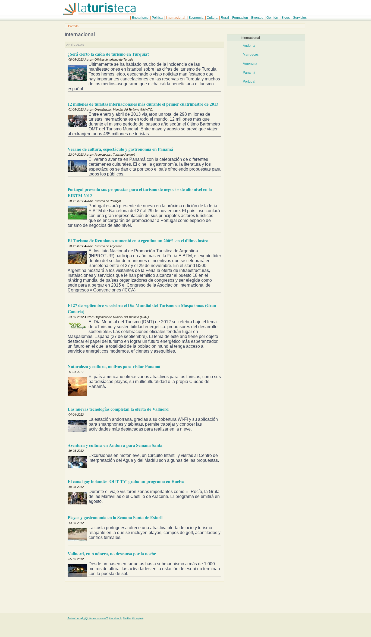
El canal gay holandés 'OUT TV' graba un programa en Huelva (126, 481)
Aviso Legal (75, 618)
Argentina (250, 63)
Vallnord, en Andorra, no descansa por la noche (112, 553)
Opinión (272, 18)
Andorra (249, 46)
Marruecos (251, 55)
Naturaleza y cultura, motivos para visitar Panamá (114, 366)
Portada (73, 26)
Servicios (300, 18)
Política (157, 18)
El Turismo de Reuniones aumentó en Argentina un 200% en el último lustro (138, 240)
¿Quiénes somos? (95, 618)
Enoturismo (140, 18)
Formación (240, 18)
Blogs (285, 18)
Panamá (249, 72)
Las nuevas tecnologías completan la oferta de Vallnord (118, 409)
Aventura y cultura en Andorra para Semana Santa (115, 445)
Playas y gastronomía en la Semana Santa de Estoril (115, 517)
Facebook (115, 618)
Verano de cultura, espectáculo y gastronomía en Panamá (120, 149)
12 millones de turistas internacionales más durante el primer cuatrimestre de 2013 (143, 104)
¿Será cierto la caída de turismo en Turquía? (108, 54)
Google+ (137, 618)
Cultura (212, 18)
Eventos (257, 18)
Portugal (249, 81)
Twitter (127, 618)
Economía (195, 18)
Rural (225, 18)
